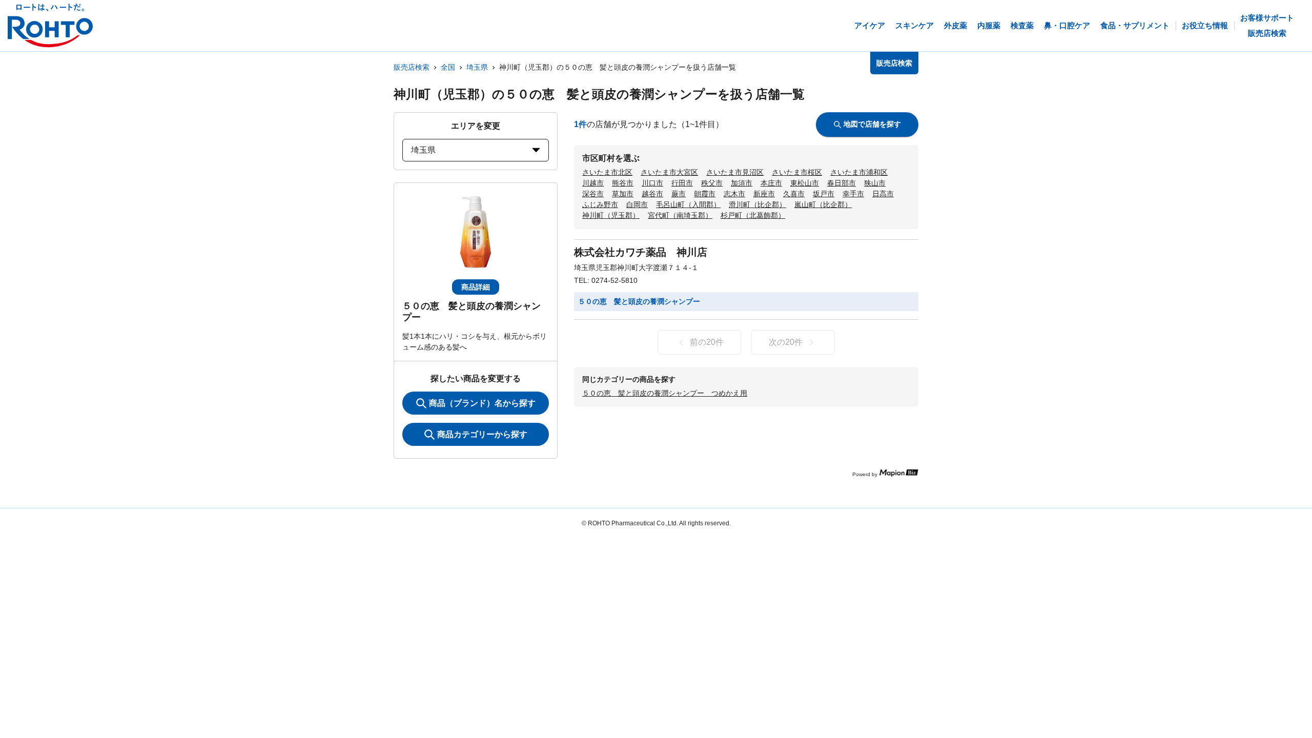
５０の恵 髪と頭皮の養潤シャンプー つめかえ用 (664, 393)
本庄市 (771, 183)
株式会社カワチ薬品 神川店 (640, 252)
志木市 (734, 194)
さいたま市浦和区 (859, 172)
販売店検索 (411, 67)
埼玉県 (477, 67)
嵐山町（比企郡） (823, 204)
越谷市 (652, 194)
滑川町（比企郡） (757, 204)
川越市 (593, 183)
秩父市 (712, 183)
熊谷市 (622, 183)
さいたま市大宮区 (669, 172)
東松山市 (804, 183)
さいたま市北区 (607, 172)
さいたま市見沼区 (735, 172)
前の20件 (707, 342)
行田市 (682, 183)
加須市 (741, 183)
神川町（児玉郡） (611, 215)
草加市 (622, 194)
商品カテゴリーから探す (482, 434)
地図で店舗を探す (872, 124)
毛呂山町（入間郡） (688, 204)
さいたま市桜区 (797, 172)
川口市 (652, 183)
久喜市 (794, 194)
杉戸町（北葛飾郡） (753, 215)
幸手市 (853, 194)
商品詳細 (475, 287)
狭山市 (875, 183)
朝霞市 (704, 194)
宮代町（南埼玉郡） (680, 215)
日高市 (883, 194)
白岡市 (637, 204)
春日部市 (841, 183)
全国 (448, 67)
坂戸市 (823, 194)
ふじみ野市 (600, 204)
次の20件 (786, 342)
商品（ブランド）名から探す (482, 403)
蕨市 (678, 194)
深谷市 (593, 194)
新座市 (764, 194)
